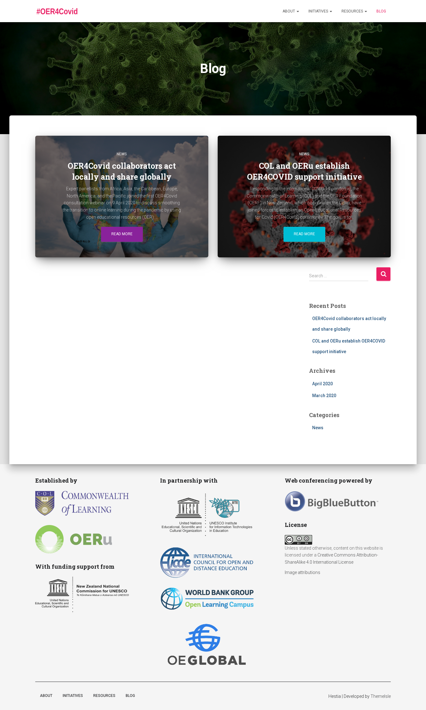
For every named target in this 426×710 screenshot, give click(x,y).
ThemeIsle (380, 696)
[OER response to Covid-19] (57, 11)
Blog (381, 11)
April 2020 (322, 383)
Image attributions (302, 572)
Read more (122, 234)
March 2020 (324, 395)
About (289, 11)
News (122, 154)
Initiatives (318, 11)
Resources (352, 11)
